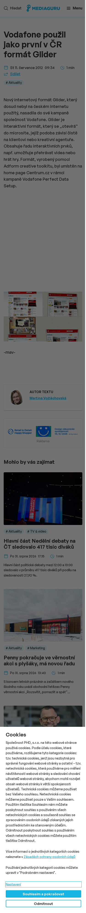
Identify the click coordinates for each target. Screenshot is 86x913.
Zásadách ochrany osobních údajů (49, 857)
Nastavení (13, 884)
